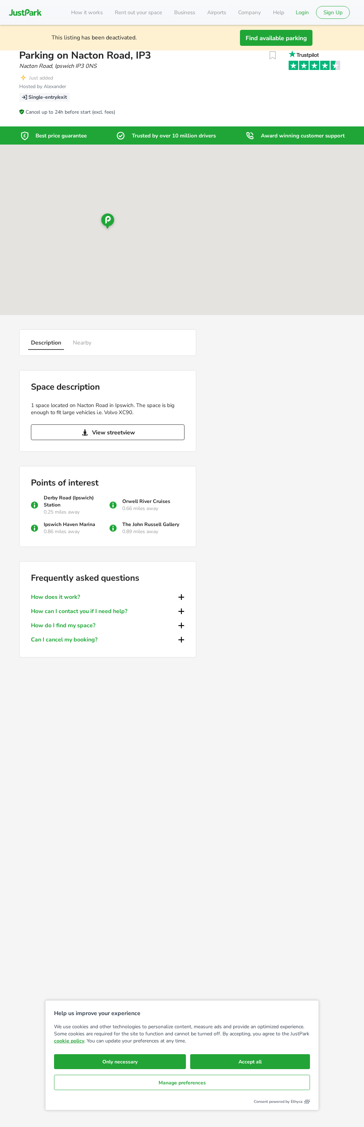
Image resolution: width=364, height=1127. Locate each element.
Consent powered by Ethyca (278, 1101)
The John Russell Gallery (150, 524)
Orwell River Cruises (146, 501)
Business (184, 12)
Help (278, 12)
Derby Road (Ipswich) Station (69, 501)
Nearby (82, 343)
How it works (87, 12)
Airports (216, 12)
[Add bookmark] (272, 55)
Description (46, 343)
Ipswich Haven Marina (69, 524)
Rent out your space (138, 12)
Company (249, 12)
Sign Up (333, 12)
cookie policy (69, 1040)
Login (302, 12)
